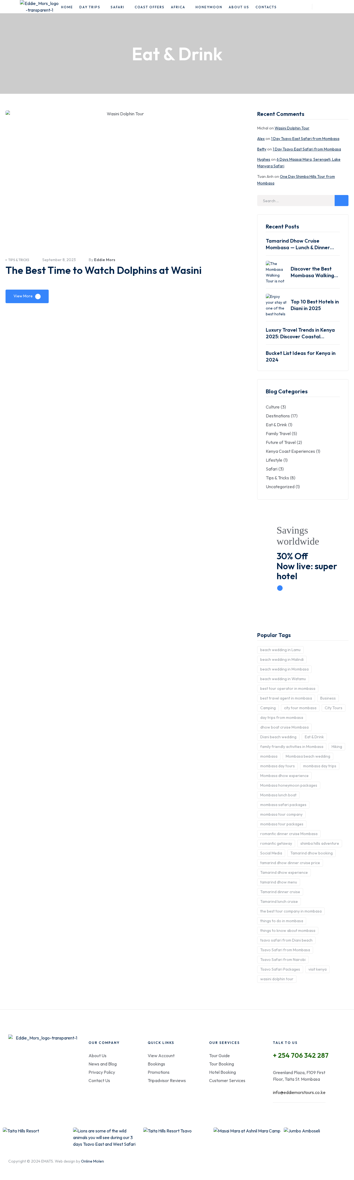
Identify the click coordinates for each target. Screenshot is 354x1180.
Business (328, 698)
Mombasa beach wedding (308, 756)
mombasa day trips (319, 765)
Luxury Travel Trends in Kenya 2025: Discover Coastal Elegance (300, 333)
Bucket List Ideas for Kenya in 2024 (300, 356)
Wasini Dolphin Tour (292, 128)
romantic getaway (276, 843)
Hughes (263, 159)
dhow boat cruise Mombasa (284, 727)
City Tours (333, 707)
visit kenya (317, 969)
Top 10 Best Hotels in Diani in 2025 (315, 304)
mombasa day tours (277, 765)
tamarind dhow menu (278, 882)
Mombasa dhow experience (284, 775)
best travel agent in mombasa (286, 698)
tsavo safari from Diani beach (286, 940)
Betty (261, 149)
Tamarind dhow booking (311, 853)
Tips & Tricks (18, 260)
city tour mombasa (300, 707)
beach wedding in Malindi (282, 659)
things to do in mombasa (281, 920)
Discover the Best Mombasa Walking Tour (312, 272)
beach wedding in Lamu (280, 649)
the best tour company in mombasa (291, 911)
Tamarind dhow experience (284, 872)
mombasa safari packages (283, 804)
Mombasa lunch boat (278, 794)
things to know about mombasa (287, 930)
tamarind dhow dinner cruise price (290, 862)
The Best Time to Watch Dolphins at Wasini (104, 270)
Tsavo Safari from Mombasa (285, 949)
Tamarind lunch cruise (279, 901)
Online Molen (92, 1161)
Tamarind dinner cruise (280, 891)
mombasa (268, 756)
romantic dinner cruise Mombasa (288, 833)
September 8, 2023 (59, 259)
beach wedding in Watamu (283, 678)
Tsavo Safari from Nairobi (283, 959)
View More (23, 295)
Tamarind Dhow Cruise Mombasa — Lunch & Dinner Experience (298, 244)
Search (341, 200)
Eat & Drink (314, 736)
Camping (268, 707)
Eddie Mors (104, 259)
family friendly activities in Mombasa (291, 746)
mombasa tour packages (281, 824)
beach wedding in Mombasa (284, 669)
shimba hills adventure (319, 843)
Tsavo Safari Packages (280, 969)
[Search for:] (302, 200)
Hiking (337, 746)
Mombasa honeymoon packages (288, 785)
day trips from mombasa (281, 717)
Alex (261, 138)
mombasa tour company (281, 814)
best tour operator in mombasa (287, 688)
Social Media (271, 853)
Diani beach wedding (278, 736)
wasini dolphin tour (276, 978)
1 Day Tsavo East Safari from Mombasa (305, 138)
